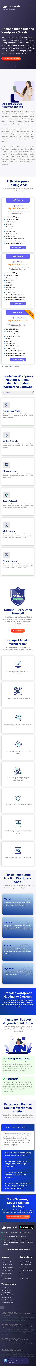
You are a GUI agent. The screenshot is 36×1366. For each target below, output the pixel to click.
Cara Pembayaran (26, 1264)
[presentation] (1, 1307)
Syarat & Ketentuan (26, 1270)
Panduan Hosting (25, 1262)
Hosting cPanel (7, 1264)
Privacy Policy (24, 1279)
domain (8, 1249)
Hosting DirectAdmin (8, 1267)
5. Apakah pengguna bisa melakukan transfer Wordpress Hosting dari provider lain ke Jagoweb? (18, 1186)
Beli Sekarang (18, 630)
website (28, 1249)
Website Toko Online (8, 1295)
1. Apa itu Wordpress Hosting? (15, 1127)
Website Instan (6, 1273)
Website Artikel (6, 1292)
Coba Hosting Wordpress (11, 58)
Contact (22, 1276)
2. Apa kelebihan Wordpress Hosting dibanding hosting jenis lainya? (18, 1154)
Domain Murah (6, 1262)
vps (22, 1249)
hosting (16, 1249)
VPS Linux (5, 1276)
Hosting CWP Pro (7, 1270)
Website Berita (6, 1297)
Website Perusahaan (8, 1299)
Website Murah (6, 1290)
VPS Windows (6, 1279)
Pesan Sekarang (18, 247)
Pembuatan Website (8, 1302)
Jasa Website (6, 1288)
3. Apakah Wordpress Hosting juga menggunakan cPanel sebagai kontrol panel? (17, 1164)
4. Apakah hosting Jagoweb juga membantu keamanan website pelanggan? (16, 1175)
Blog (21, 1273)
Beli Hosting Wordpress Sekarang (18, 1216)
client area (23, 1267)
